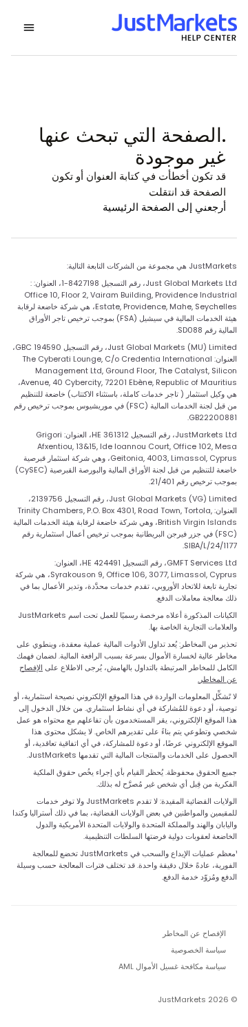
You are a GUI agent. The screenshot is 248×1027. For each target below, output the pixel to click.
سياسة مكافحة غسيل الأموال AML (172, 966)
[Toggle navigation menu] (29, 27)
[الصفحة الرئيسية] (174, 27)
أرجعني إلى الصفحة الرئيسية (164, 207)
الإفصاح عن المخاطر (194, 933)
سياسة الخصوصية (198, 949)
